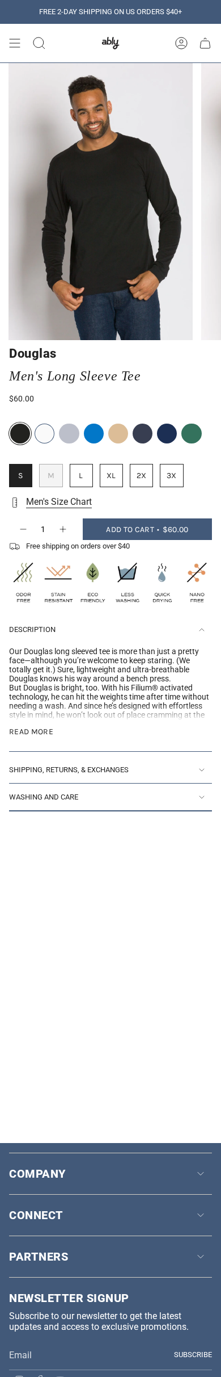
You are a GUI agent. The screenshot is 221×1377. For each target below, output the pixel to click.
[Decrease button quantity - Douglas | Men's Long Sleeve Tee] (22, 529)
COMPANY (37, 1174)
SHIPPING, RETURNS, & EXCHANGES (69, 769)
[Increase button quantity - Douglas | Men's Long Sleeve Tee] (63, 529)
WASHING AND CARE (43, 797)
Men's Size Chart (59, 501)
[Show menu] (14, 43)
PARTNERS (38, 1256)
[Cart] (205, 43)
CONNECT (36, 1215)
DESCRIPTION (32, 629)
